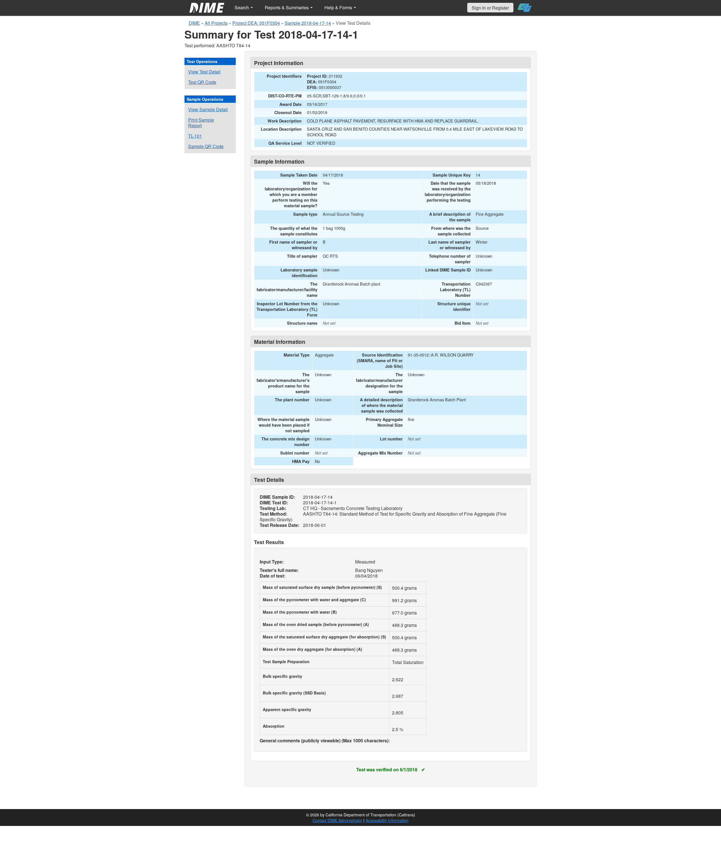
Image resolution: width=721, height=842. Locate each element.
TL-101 (195, 136)
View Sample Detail (208, 109)
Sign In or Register (490, 8)
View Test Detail (204, 71)
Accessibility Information (387, 820)
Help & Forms (338, 7)
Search (242, 7)
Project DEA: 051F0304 (256, 23)
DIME (194, 23)
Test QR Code (202, 82)
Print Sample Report (201, 123)
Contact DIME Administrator (337, 820)
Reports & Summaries (287, 7)
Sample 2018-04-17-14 (308, 23)
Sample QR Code (206, 146)
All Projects (216, 23)
